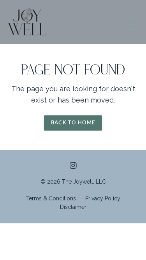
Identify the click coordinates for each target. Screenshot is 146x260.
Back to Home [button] (73, 123)
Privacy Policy (102, 198)
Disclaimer (73, 207)
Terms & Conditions (51, 198)
